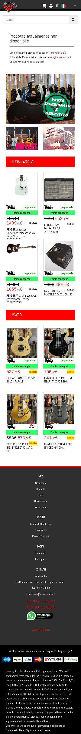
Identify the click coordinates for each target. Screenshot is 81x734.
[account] (26, 4)
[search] (73, 19)
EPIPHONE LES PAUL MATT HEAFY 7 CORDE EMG (58, 380)
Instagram (40, 559)
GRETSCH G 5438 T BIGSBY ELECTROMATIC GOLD (19, 447)
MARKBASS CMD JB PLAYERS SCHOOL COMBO (58, 292)
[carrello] (22, 4)
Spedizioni (40, 530)
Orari (40, 495)
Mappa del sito (40, 630)
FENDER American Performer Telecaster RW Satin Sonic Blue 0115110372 (21, 234)
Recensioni (40, 507)
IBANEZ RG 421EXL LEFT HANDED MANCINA (58, 446)
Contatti (40, 489)
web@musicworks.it (60, 57)
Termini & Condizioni (40, 524)
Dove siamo (40, 501)
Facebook (40, 553)
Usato (16, 315)
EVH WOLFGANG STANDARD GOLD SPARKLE (21, 380)
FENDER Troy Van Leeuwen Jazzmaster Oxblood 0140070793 (22, 299)
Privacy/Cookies (40, 536)
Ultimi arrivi (22, 162)
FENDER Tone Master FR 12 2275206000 (52, 228)
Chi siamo (40, 483)
